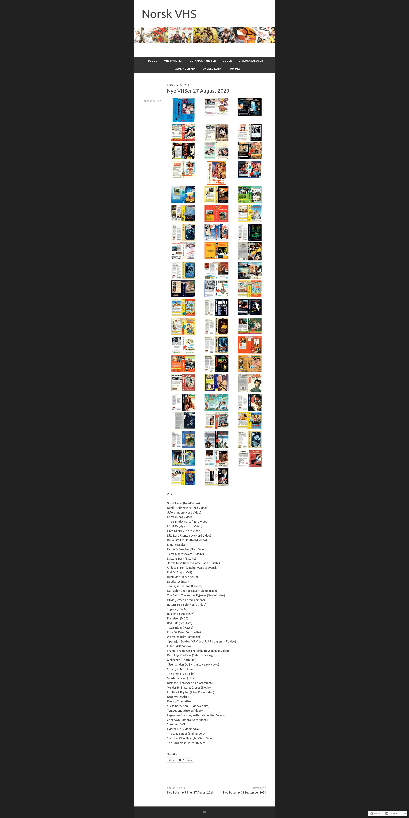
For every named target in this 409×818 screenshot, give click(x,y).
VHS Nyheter (173, 60)
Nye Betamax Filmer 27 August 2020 (190, 790)
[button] (183, 111)
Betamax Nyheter (203, 60)
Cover (227, 60)
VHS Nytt (183, 85)
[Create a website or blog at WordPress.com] (204, 812)
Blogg (152, 60)
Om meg (235, 68)
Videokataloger (251, 60)
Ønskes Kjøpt (213, 68)
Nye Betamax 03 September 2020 (244, 790)
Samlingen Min (185, 68)
